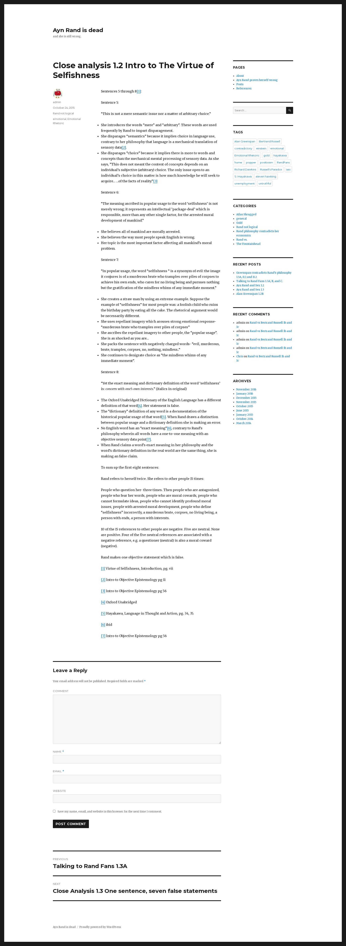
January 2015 (244, 414)
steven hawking (266, 176)
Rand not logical (63, 113)
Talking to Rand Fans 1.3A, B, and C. (259, 281)
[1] (139, 91)
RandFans (283, 162)
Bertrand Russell (269, 141)
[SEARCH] (289, 110)
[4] (140, 406)
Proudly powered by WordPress (100, 927)
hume (238, 162)
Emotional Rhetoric (247, 155)
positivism (266, 162)
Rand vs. (241, 239)
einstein (261, 148)
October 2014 (244, 419)
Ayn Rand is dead (78, 30)
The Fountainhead (248, 244)
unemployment (244, 183)
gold (267, 155)
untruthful (265, 183)
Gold (239, 223)
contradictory (243, 148)
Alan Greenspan (244, 141)
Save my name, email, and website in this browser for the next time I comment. (109, 811)
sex (288, 169)
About (240, 76)
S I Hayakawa (243, 176)
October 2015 (244, 406)
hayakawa (280, 155)
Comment (60, 691)
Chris (239, 356)
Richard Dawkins (245, 169)
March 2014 (243, 423)
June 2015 (242, 410)
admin (57, 102)
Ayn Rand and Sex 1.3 (250, 289)
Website (59, 790)
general (241, 218)
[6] (169, 428)
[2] (124, 147)
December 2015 (246, 398)
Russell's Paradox (271, 169)
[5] (163, 417)
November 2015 (246, 402)
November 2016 (246, 389)
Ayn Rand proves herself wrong (257, 80)
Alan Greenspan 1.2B (250, 294)
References (243, 88)
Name (58, 751)
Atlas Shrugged (246, 214)
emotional (59, 119)
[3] (155, 181)
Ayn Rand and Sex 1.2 (250, 285)
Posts (239, 84)
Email (58, 771)
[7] (148, 439)
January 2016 (244, 393)
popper (251, 162)
